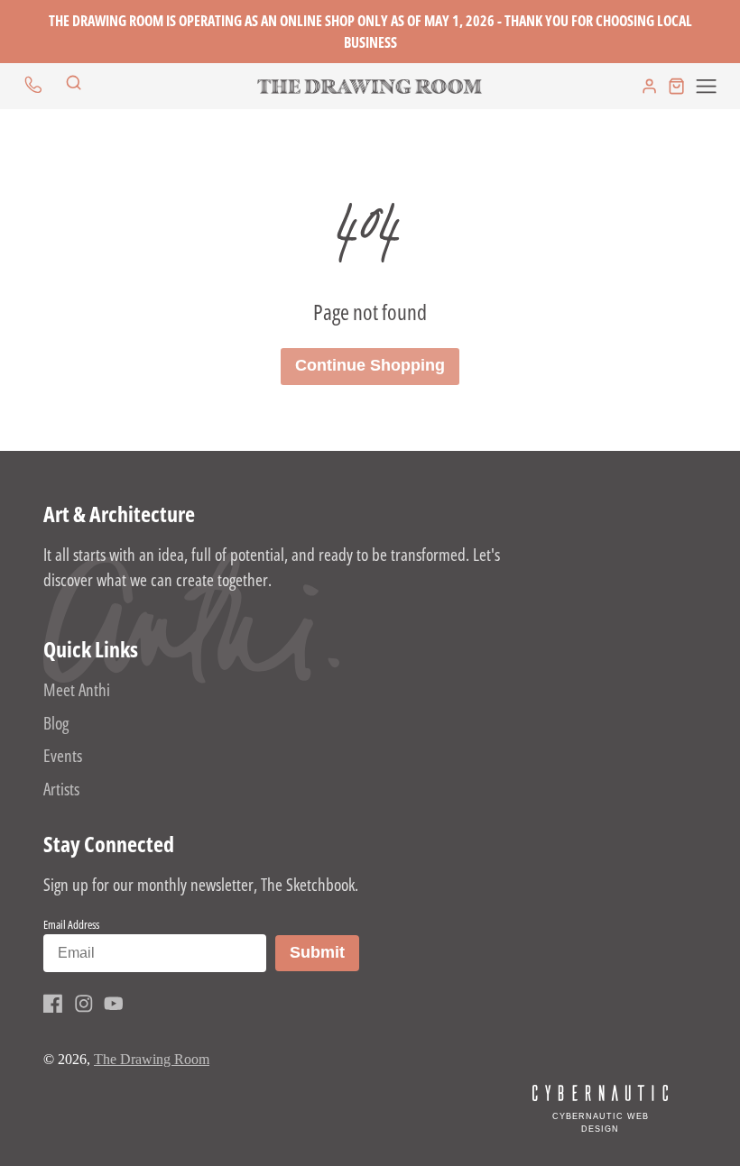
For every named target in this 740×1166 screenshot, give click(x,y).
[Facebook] (53, 1004)
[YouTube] (114, 1004)
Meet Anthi (76, 689)
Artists (61, 788)
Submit (324, 951)
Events (62, 755)
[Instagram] (84, 1004)
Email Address (71, 924)
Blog (56, 723)
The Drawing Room (151, 1059)
